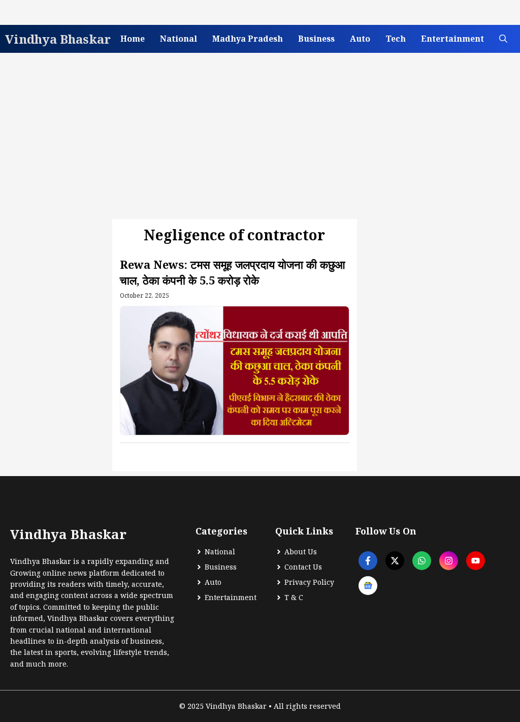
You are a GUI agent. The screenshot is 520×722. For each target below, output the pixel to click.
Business (316, 38)
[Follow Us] (368, 560)
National (178, 38)
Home (132, 38)
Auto (360, 38)
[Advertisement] (260, 134)
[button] (503, 39)
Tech (395, 38)
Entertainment (452, 38)
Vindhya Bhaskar (58, 38)
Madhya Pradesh (247, 38)
